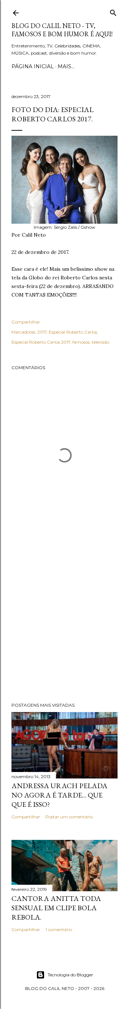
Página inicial (32, 66)
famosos (81, 342)
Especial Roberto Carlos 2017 (40, 342)
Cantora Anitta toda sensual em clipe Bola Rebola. (56, 908)
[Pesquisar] (113, 11)
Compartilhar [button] (25, 322)
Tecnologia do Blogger (70, 974)
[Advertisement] (64, 619)
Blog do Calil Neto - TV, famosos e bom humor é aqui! (62, 30)
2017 (42, 332)
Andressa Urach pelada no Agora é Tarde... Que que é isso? (59, 795)
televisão (100, 342)
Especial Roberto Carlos (73, 332)
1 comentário (59, 929)
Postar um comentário (69, 816)
